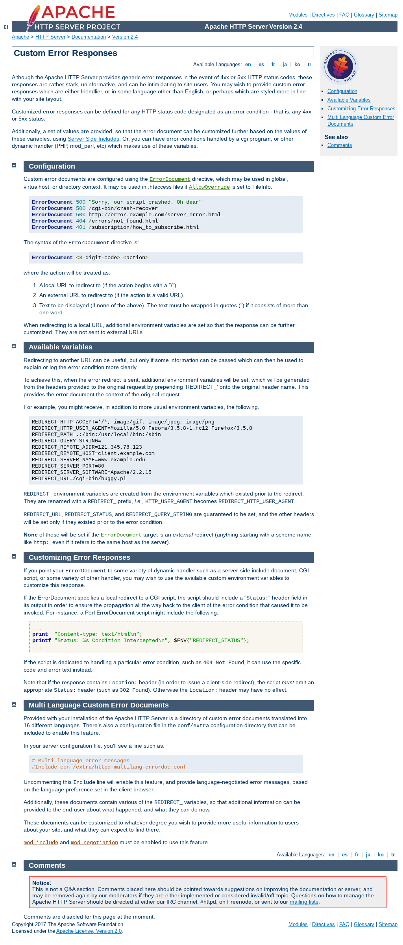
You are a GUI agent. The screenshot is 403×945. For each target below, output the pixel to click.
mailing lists (304, 902)
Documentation (89, 37)
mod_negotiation (94, 842)
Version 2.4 (125, 37)
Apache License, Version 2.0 (89, 931)
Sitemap (388, 15)
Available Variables (349, 100)
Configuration (342, 91)
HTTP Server (50, 37)
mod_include (41, 842)
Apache (20, 37)
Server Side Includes (93, 139)
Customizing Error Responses (361, 108)
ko (297, 64)
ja (284, 64)
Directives (323, 15)
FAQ (344, 15)
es (261, 64)
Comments (339, 145)
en (248, 64)
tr (309, 64)
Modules (298, 15)
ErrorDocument (170, 179)
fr (273, 64)
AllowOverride (209, 187)
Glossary (364, 15)
